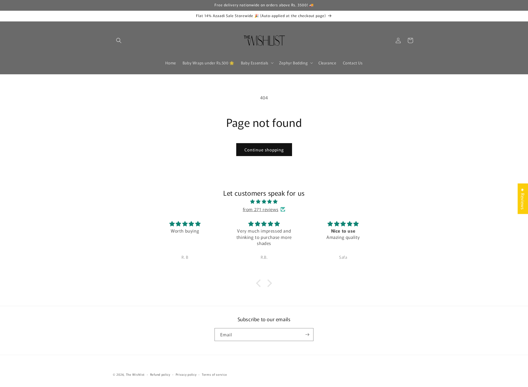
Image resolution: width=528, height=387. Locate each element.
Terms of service (214, 374)
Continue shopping (264, 149)
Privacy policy (186, 374)
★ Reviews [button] (522, 198)
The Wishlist (135, 374)
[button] (119, 40)
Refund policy (160, 374)
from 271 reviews (261, 209)
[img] (264, 201)
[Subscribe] (307, 334)
